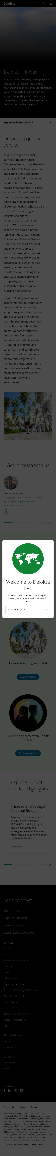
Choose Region (16, 609)
